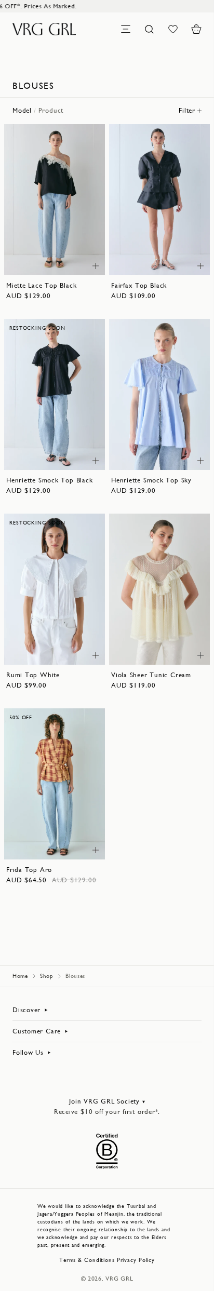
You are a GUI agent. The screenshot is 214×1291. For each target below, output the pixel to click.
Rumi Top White (33, 675)
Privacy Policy (136, 1260)
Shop (47, 976)
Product (50, 110)
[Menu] (126, 29)
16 (68, 262)
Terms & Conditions (87, 1260)
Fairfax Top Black (139, 285)
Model (22, 110)
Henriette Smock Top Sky (151, 480)
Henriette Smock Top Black (49, 480)
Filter (187, 110)
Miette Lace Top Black (41, 285)
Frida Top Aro (29, 869)
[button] (196, 29)
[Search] (149, 29)
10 (64, 251)
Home (20, 976)
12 (79, 251)
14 (41, 262)
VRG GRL (119, 1278)
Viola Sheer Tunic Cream (151, 675)
